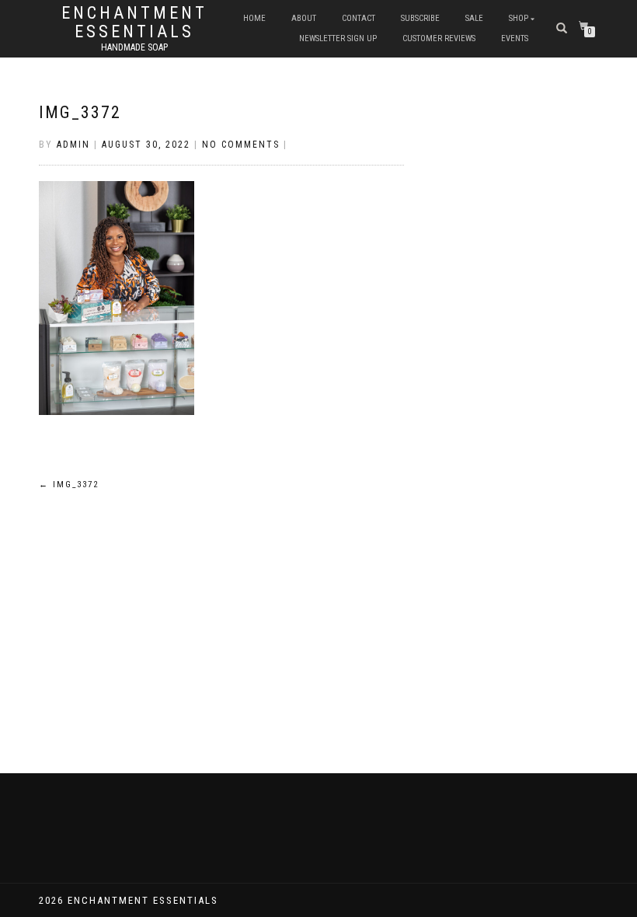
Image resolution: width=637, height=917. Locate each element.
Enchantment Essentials (134, 22)
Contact (358, 18)
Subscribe (420, 18)
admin (73, 144)
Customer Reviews (438, 38)
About (303, 18)
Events (514, 38)
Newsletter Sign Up (338, 38)
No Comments (241, 144)
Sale (474, 18)
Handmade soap (134, 47)
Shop (518, 18)
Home (254, 18)
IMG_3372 (80, 112)
